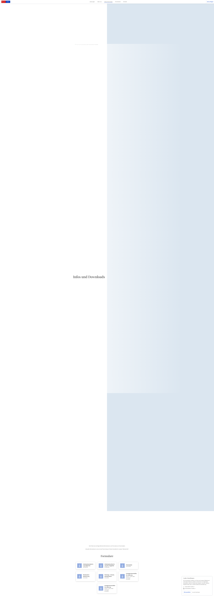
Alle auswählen (187, 592)
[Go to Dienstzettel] (128, 565)
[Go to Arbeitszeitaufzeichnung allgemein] (85, 565)
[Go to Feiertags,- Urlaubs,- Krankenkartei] (107, 576)
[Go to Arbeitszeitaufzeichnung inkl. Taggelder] (107, 565)
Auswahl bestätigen (196, 592)
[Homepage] (5, 2)
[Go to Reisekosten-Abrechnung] (85, 576)
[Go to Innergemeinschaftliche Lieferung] (128, 576)
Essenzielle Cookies (189, 586)
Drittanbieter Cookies (190, 588)
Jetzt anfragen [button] (210, 1)
